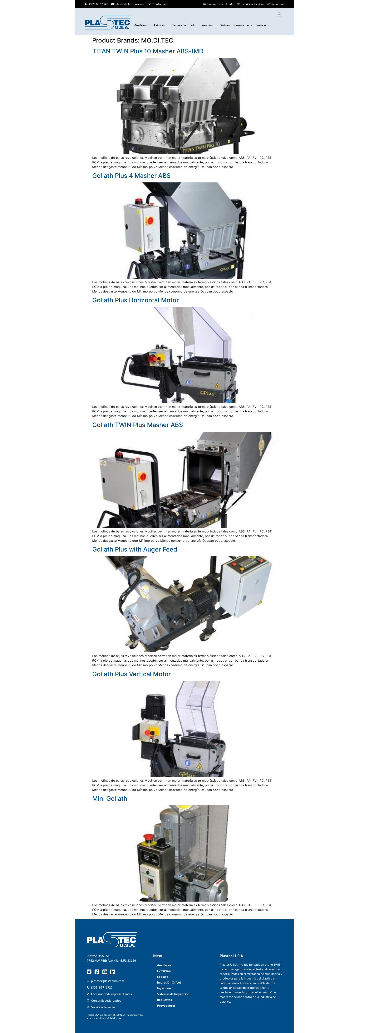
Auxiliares (140, 25)
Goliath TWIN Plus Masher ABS (137, 425)
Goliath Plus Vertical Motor (131, 674)
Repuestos (164, 999)
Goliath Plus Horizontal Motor (135, 300)
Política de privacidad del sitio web (104, 1018)
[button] (279, 14)
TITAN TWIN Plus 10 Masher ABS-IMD (148, 51)
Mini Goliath (109, 798)
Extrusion (160, 25)
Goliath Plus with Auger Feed (134, 549)
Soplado (261, 25)
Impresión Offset (183, 25)
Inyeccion (207, 25)
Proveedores (166, 1005)
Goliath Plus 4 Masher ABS (131, 175)
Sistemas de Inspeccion (234, 25)
